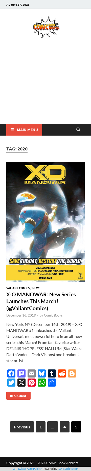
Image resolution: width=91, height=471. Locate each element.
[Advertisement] (45, 88)
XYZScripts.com (68, 468)
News (36, 288)
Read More (16, 395)
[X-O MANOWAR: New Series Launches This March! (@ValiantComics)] (45, 223)
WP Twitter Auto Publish (27, 468)
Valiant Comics (18, 288)
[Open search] (78, 130)
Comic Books (53, 315)
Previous (22, 426)
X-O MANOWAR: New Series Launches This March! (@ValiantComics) (41, 301)
